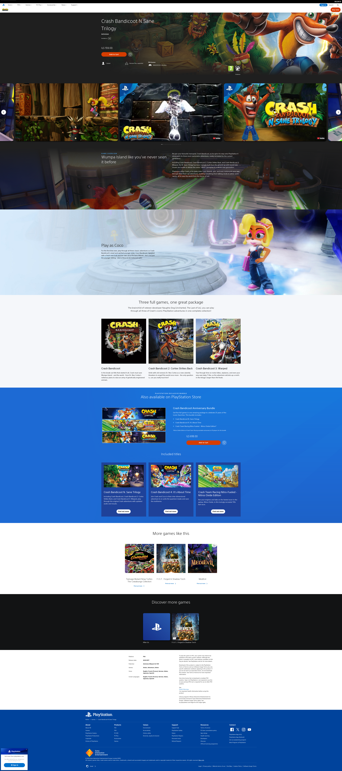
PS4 (115, 730)
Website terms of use (219, 766)
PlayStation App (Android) (236, 737)
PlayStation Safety (177, 730)
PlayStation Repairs (177, 736)
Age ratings (204, 733)
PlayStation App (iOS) (235, 734)
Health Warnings (184, 689)
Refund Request (176, 741)
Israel (91, 766)
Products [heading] (117, 725)
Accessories (51, 5)
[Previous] (3, 112)
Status (173, 733)
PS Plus (38, 5)
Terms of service (205, 728)
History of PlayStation (92, 741)
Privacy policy (207, 766)
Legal (200, 766)
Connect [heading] (232, 725)
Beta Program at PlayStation (237, 742)
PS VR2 (116, 733)
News (63, 5)
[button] (171, 112)
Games (27, 5)
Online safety (147, 733)
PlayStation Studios (91, 733)
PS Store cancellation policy (209, 730)
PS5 (18, 5)
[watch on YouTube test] (216, 138)
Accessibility (146, 730)
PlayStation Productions (92, 736)
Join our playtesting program (237, 740)
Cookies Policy (238, 766)
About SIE (88, 728)
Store (9, 5)
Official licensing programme (209, 744)
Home (87, 719)
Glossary (203, 741)
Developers (204, 738)
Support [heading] (175, 725)
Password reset (176, 738)
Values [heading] (145, 725)
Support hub (175, 728)
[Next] (338, 112)
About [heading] (88, 725)
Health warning (205, 736)
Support (74, 5)
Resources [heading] (205, 725)
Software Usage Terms (249, 766)
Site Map (229, 766)
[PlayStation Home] (3, 5)
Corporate (88, 738)
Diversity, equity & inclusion (151, 736)
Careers (88, 730)
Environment (146, 728)
